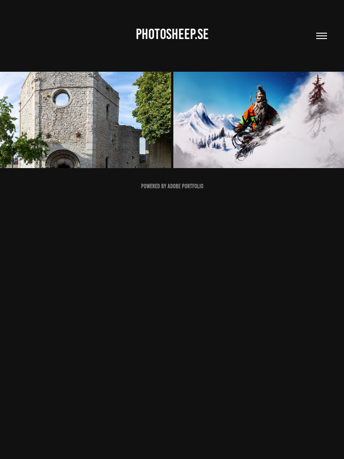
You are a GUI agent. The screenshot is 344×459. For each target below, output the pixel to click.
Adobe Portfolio (185, 186)
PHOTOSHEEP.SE (172, 34)
